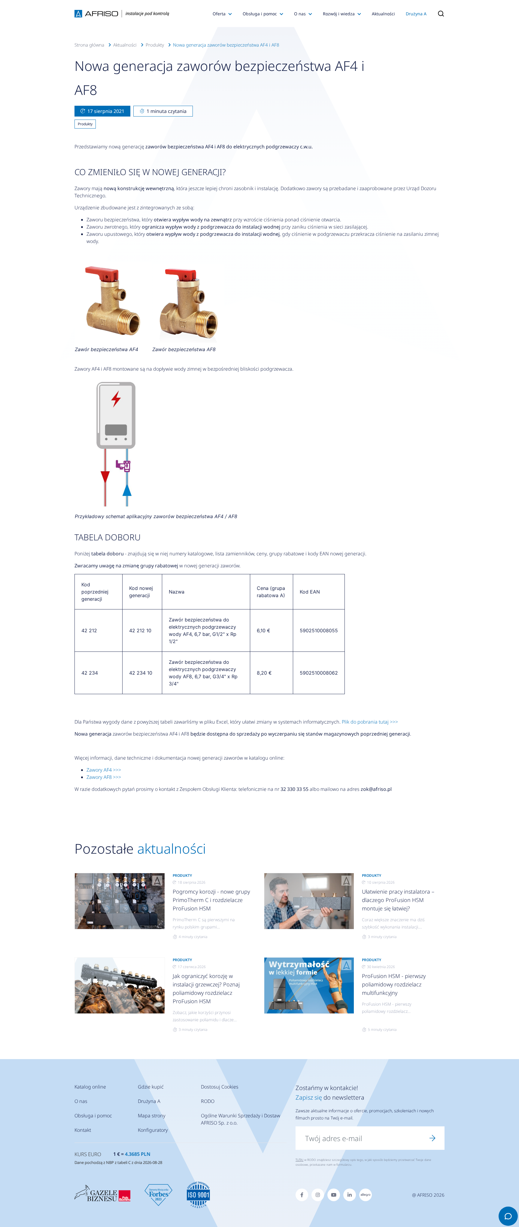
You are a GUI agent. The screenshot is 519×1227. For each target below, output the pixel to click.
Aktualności (383, 14)
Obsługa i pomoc (260, 14)
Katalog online (90, 1086)
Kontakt (82, 1130)
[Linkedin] (349, 1195)
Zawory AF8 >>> (103, 777)
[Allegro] (365, 1195)
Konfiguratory (153, 1130)
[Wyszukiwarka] (438, 13)
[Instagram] (317, 1195)
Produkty (155, 45)
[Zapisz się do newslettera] (432, 1138)
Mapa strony (151, 1115)
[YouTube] (333, 1195)
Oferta (219, 14)
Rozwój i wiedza (339, 14)
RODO (207, 1101)
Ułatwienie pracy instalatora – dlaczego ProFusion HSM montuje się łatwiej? (398, 900)
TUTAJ (299, 1160)
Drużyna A (416, 14)
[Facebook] (302, 1195)
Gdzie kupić (151, 1086)
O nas (300, 14)
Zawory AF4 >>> (103, 770)
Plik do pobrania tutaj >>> (370, 721)
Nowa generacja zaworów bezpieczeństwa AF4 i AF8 (226, 45)
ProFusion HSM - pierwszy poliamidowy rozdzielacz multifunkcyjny (394, 984)
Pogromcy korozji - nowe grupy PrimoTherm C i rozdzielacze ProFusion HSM (211, 900)
